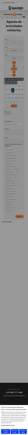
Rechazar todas (14, 431)
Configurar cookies (6, 431)
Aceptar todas (23, 431)
